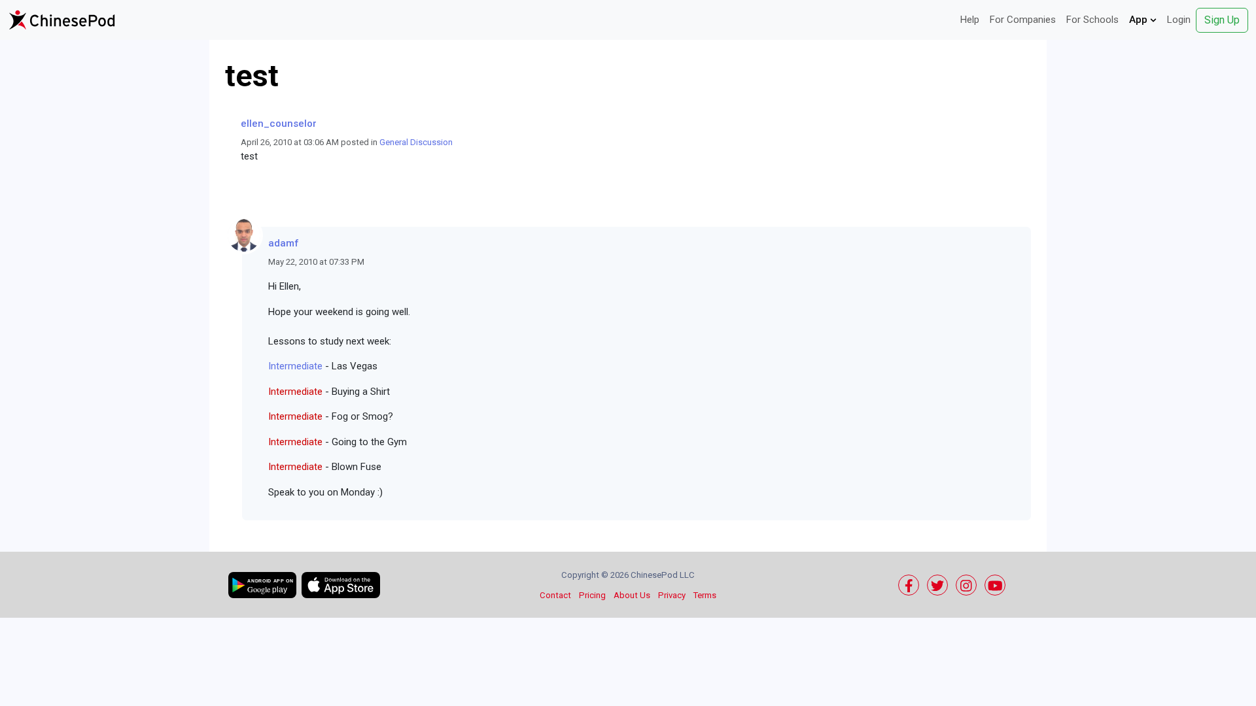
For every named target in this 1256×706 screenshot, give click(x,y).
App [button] (1139, 19)
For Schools (1092, 19)
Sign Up (1222, 20)
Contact (555, 595)
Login (1179, 19)
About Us (632, 595)
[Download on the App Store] (341, 585)
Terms (704, 595)
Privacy (672, 595)
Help (969, 19)
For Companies (1023, 19)
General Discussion (416, 142)
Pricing (592, 595)
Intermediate (295, 366)
